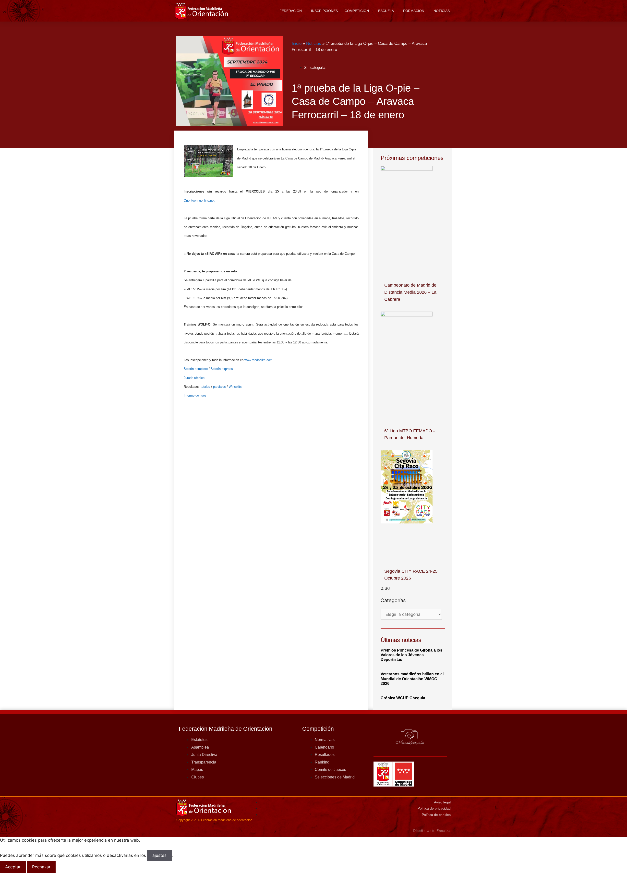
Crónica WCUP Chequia (403, 698)
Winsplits (235, 386)
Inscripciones (324, 11)
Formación (413, 11)
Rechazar (41, 866)
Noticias (442, 11)
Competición (357, 11)
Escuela (386, 11)
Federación (290, 11)
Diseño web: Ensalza (432, 831)
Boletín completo (196, 369)
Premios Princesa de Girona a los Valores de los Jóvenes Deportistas (411, 655)
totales (205, 386)
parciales (219, 386)
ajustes (159, 855)
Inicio (296, 43)
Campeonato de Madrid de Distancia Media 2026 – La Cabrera (410, 292)
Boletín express (222, 369)
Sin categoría (314, 67)
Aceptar (13, 866)
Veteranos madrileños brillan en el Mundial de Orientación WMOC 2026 (412, 678)
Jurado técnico (194, 378)
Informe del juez (195, 395)
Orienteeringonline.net (200, 200)
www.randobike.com (258, 360)
